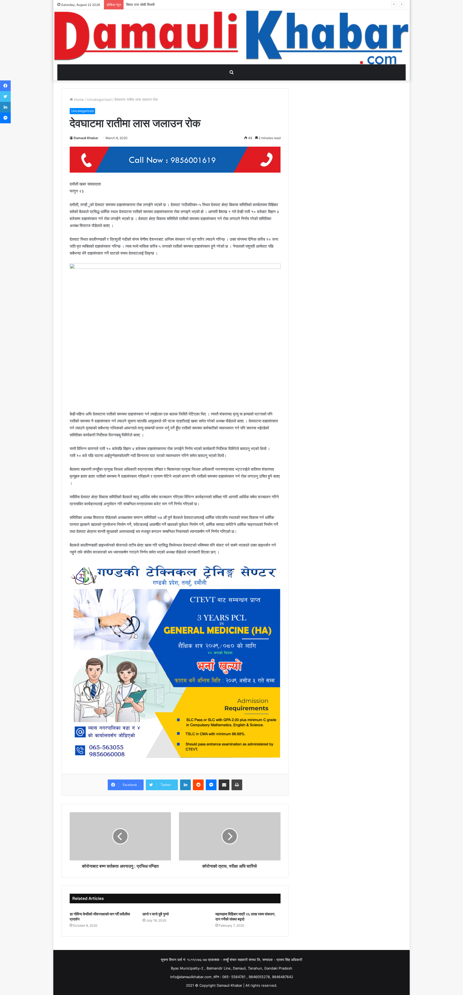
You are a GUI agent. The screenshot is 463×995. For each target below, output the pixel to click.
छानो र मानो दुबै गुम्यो (156, 914)
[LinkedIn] (185, 784)
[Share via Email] (224, 784)
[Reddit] (198, 784)
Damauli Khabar (86, 138)
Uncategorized (99, 99)
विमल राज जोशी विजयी (140, 4)
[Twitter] (5, 96)
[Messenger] (211, 784)
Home (78, 99)
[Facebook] (5, 85)
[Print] (237, 784)
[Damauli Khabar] (231, 37)
